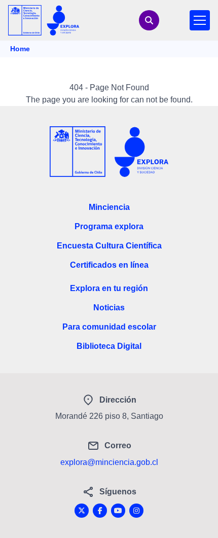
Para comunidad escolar (109, 326)
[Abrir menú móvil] (200, 20)
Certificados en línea (109, 265)
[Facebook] (100, 511)
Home (20, 49)
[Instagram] (136, 511)
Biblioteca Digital (109, 346)
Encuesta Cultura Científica (109, 245)
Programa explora (109, 226)
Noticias (109, 307)
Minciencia (109, 207)
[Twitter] (82, 511)
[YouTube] (118, 511)
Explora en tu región (109, 288)
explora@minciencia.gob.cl (109, 462)
